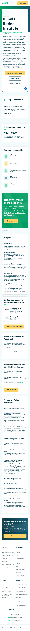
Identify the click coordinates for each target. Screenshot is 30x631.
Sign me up (11, 221)
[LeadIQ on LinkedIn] (26, 628)
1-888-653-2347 (14, 614)
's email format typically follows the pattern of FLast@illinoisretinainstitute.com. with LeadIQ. (15, 503)
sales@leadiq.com (15, 620)
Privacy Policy (5, 584)
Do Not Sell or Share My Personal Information (7, 596)
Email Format (15, 78)
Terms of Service (6, 591)
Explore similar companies (14, 326)
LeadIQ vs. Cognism (21, 594)
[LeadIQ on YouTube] (27, 628)
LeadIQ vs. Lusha (20, 591)
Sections (6, 230)
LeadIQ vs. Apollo (21, 588)
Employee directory (15, 83)
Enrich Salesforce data (8, 564)
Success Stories (6, 567)
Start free (23, 3)
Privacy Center (20, 575)
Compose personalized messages (5, 560)
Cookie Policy (5, 588)
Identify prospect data (8, 552)
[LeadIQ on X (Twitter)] (25, 628)
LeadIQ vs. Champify (22, 605)
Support (18, 563)
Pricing (18, 552)
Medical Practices (8, 483)
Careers (18, 566)
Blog (17, 555)
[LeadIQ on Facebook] (23, 628)
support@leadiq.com (16, 617)
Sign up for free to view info (15, 73)
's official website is (14, 430)
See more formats (11, 389)
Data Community (21, 569)
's (15, 452)
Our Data (18, 572)
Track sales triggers (7, 555)
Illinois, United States (17, 32)
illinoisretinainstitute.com (10, 431)
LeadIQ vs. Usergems (22, 602)
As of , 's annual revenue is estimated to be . (14, 441)
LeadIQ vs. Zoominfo (22, 584)
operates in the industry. (13, 481)
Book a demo (15, 536)
